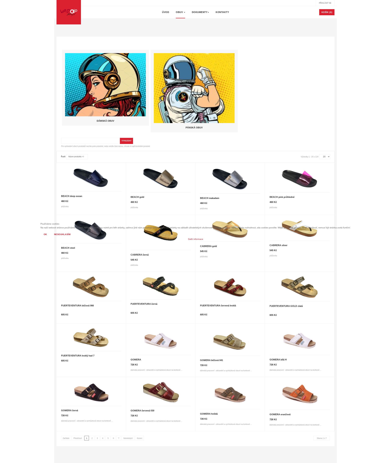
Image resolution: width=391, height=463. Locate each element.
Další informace (195, 239)
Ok (45, 234)
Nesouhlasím (62, 234)
